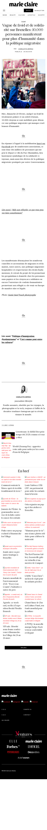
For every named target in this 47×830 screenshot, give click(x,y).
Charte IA (27, 709)
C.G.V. (4, 715)
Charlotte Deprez (25, 49)
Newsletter (39, 10)
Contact (27, 715)
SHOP (28, 10)
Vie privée (5, 720)
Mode (5, 15)
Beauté (13, 15)
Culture (21, 15)
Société (41, 15)
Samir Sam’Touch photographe (22, 295)
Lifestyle (31, 15)
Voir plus (23, 647)
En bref (23, 471)
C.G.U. (4, 709)
